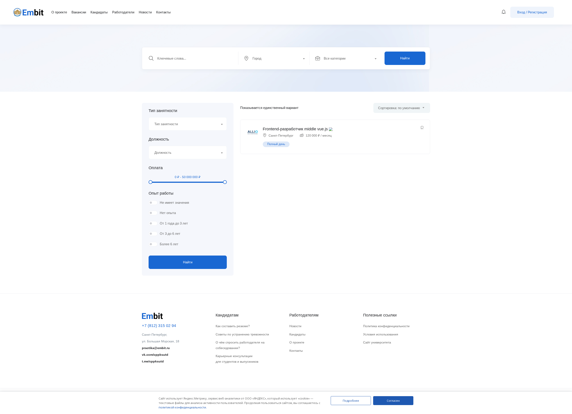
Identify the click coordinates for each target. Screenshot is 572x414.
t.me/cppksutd (153, 361)
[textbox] (274, 58)
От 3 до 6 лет (170, 233)
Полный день (276, 144)
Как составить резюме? (233, 326)
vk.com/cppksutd (155, 354)
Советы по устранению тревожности (242, 334)
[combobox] (276, 58)
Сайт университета (377, 342)
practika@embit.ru (156, 348)
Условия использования (380, 334)
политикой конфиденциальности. (183, 407)
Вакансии (79, 12)
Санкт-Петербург (281, 135)
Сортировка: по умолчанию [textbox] (399, 108)
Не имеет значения (174, 202)
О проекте (59, 12)
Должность (159, 139)
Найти (405, 58)
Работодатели (123, 12)
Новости (145, 12)
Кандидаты (99, 12)
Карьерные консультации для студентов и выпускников (237, 358)
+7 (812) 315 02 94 (159, 325)
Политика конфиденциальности (386, 326)
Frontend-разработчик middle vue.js (295, 129)
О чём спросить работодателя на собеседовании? (240, 345)
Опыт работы (161, 193)
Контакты (163, 12)
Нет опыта (168, 213)
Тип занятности (163, 111)
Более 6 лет (169, 244)
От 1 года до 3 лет (174, 223)
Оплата (156, 168)
